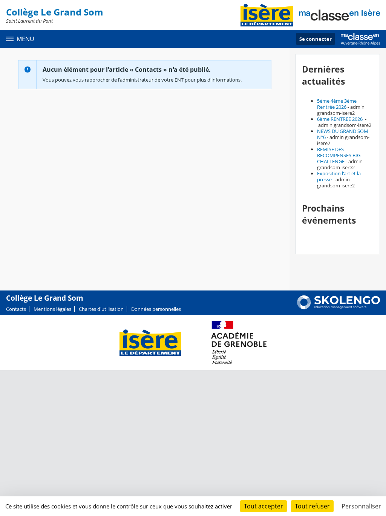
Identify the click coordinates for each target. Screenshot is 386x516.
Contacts (16, 309)
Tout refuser (312, 506)
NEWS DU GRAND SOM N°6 (342, 134)
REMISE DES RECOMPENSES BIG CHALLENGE (338, 155)
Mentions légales (52, 309)
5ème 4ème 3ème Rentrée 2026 (337, 103)
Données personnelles (156, 309)
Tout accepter (263, 506)
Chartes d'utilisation (101, 309)
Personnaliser (361, 506)
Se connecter (315, 39)
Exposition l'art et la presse (339, 176)
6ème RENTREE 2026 (340, 119)
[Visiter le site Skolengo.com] (338, 307)
